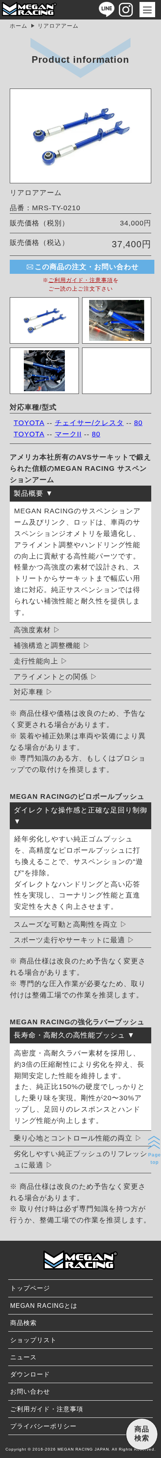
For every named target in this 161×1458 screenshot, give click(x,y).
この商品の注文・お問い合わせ (87, 267)
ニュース (23, 1357)
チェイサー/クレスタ (89, 423)
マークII (68, 434)
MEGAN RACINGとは (43, 1305)
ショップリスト (33, 1340)
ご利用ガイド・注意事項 (80, 280)
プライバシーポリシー (43, 1426)
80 (138, 423)
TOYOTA (29, 423)
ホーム (18, 26)
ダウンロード (30, 1374)
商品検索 (23, 1323)
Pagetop (154, 1158)
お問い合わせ (30, 1391)
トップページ (30, 1288)
